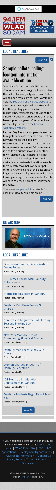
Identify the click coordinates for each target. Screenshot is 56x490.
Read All (42, 60)
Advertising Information (20, 455)
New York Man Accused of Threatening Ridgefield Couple (23, 336)
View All (28, 410)
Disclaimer (28, 463)
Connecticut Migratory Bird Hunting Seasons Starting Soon (27, 321)
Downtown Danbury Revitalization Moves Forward (26, 265)
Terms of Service (36, 459)
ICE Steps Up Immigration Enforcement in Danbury (20, 381)
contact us (45, 444)
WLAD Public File (25, 448)
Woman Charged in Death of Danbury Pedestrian (22, 366)
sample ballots (23, 189)
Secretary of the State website (30, 101)
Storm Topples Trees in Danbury (24, 294)
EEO (41, 448)
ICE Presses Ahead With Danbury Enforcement (25, 280)
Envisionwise (26, 477)
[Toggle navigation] (6, 42)
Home (8, 448)
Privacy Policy (14, 459)
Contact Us (44, 455)
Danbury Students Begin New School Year (27, 395)
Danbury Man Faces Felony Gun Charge (24, 306)
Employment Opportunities (36, 452)
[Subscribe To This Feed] (51, 59)
